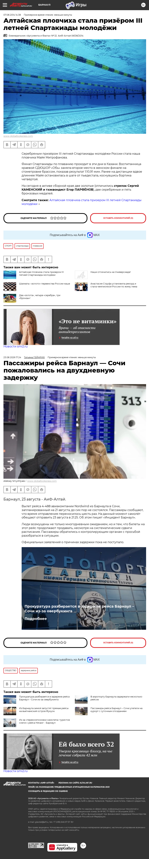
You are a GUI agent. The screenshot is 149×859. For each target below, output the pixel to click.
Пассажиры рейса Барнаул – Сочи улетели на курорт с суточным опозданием (116, 710)
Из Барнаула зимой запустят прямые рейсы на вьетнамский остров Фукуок (44, 710)
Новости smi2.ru (15, 346)
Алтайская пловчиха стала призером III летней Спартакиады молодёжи (41, 273)
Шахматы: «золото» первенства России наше (44, 283)
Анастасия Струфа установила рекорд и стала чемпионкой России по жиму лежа (113, 285)
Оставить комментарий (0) (118, 218)
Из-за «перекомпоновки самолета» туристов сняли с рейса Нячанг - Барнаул (44, 721)
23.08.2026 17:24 (12, 357)
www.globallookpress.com (18, 136)
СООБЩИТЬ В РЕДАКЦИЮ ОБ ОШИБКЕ (48, 791)
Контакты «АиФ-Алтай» (41, 783)
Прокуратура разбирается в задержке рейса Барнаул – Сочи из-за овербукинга (79, 608)
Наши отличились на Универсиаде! (110, 272)
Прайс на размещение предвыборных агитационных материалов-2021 (69, 787)
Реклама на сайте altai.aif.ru (75, 783)
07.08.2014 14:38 (12, 14)
